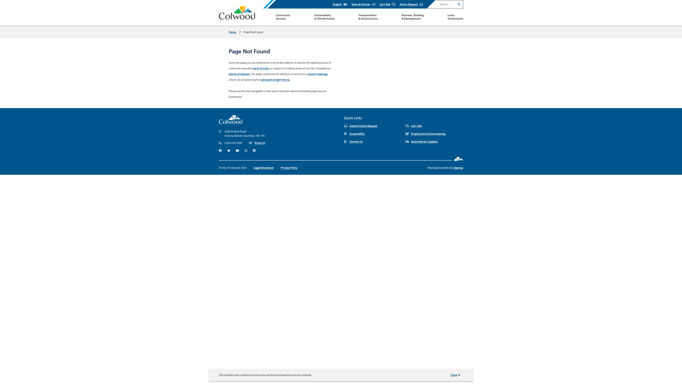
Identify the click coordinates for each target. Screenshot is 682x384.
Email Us (260, 143)
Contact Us (356, 141)
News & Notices (360, 4)
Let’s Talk (385, 4)
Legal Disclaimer (264, 167)
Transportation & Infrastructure (368, 17)
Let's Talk (416, 126)
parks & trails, (261, 68)
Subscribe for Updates (424, 141)
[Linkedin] (254, 150)
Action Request (409, 4)
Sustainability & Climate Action (324, 17)
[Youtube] (237, 150)
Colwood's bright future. (275, 79)
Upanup (458, 167)
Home (232, 32)
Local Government (455, 17)
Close (454, 375)
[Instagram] (246, 150)
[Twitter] (228, 150)
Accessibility (357, 133)
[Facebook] (220, 150)
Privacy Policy (289, 167)
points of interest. (240, 74)
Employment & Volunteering (428, 133)
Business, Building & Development (413, 17)
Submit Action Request (363, 126)
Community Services (283, 17)
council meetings (317, 74)
